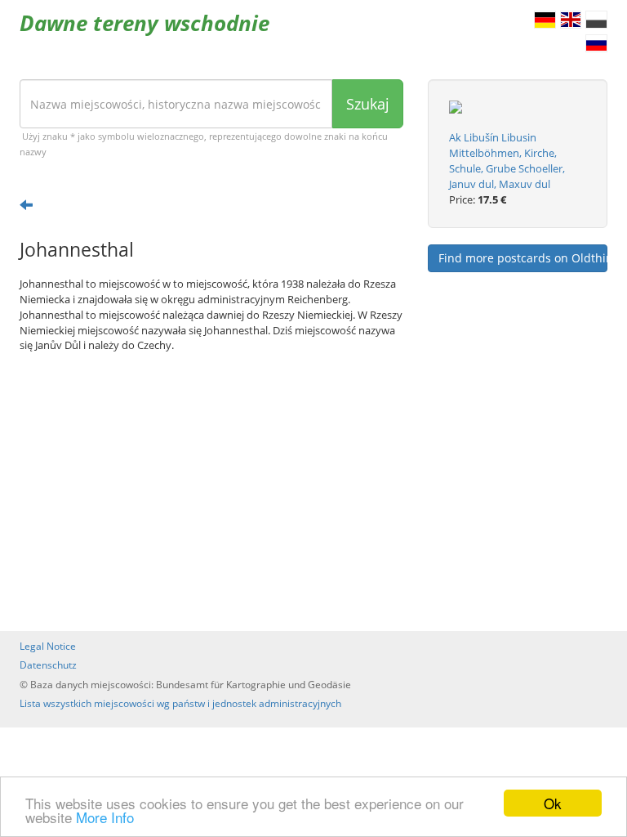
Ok (553, 803)
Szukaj (367, 104)
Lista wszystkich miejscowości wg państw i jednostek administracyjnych (180, 703)
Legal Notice (48, 646)
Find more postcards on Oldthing (522, 258)
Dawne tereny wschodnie (144, 23)
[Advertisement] (211, 492)
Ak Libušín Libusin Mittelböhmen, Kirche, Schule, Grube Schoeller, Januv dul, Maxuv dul (507, 160)
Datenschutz (48, 665)
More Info (105, 817)
